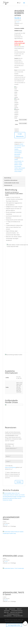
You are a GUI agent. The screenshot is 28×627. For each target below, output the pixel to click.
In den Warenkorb (20, 135)
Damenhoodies (18, 151)
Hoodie (16, 168)
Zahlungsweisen (8, 615)
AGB (6, 609)
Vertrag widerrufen (18, 615)
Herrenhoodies (18, 152)
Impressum (6, 610)
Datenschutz (12, 609)
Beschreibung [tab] (7, 177)
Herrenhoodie (17, 166)
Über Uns (6, 612)
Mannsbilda (17, 154)
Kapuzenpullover (18, 169)
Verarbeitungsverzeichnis (13, 614)
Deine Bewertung (9, 444)
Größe (16, 120)
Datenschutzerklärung (10, 467)
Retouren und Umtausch (16, 612)
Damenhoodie (17, 161)
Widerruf (19, 609)
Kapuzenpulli (21, 168)
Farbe (16, 124)
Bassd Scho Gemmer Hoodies (19, 147)
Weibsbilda (17, 156)
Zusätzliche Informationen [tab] (10, 180)
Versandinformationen (16, 610)
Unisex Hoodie (17, 171)
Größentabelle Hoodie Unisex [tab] (11, 182)
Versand (17, 21)
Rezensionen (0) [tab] (8, 185)
